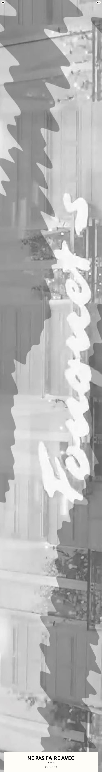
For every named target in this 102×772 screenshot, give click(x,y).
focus (54, 767)
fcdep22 (48, 767)
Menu (98, 2)
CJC (3, 2)
